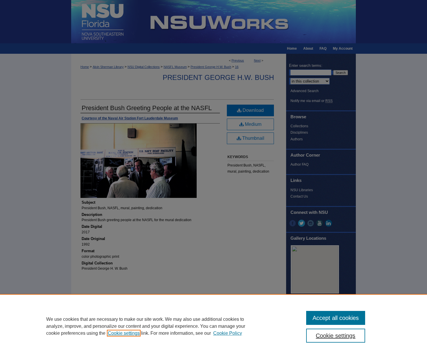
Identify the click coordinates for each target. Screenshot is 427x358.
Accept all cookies (336, 318)
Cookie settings (124, 333)
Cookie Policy (227, 333)
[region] (213, 326)
